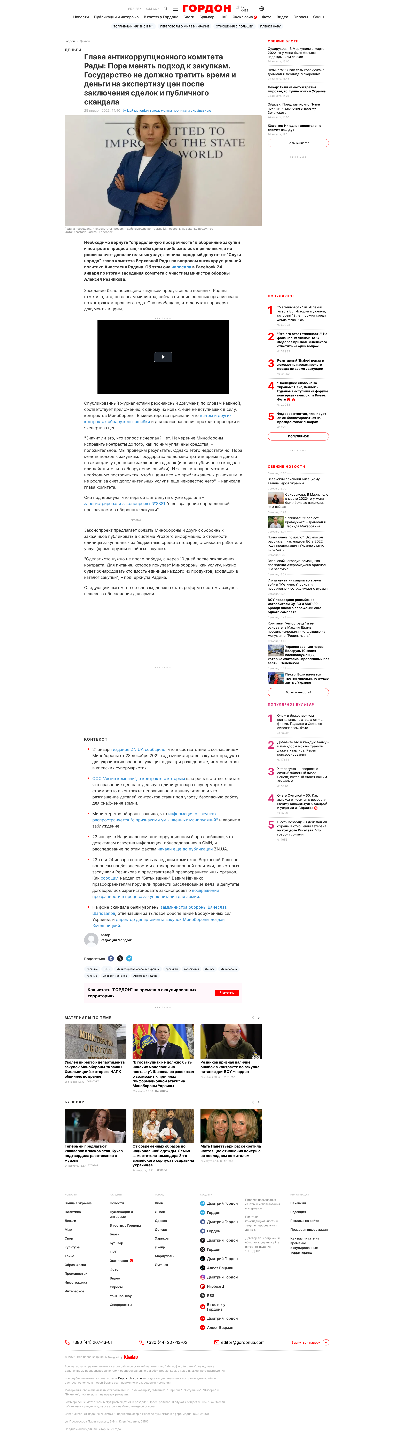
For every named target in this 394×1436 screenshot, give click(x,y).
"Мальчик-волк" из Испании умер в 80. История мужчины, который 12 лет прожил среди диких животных (301, 313)
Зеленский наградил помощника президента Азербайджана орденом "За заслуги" (297, 565)
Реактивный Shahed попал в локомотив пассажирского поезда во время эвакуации (300, 364)
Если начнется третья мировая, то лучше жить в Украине (297, 89)
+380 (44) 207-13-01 (92, 1342)
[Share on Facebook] (111, 958)
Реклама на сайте (304, 1221)
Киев (159, 1203)
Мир (68, 1229)
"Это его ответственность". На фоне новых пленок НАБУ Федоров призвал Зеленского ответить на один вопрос (302, 340)
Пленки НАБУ (270, 26)
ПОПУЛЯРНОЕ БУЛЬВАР (291, 704)
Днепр (160, 1247)
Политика (93, 1081)
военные (92, 969)
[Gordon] (207, 9)
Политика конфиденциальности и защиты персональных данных (261, 1223)
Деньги (85, 41)
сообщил (110, 878)
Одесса (161, 1221)
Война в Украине (78, 1203)
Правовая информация (309, 1229)
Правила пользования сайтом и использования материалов (262, 1204)
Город (159, 1194)
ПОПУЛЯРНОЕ (281, 296)
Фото (266, 17)
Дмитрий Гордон (222, 1203)
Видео (282, 17)
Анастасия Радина (145, 975)
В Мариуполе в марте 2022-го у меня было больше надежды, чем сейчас (296, 53)
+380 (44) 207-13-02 (166, 1342)
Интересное (74, 1291)
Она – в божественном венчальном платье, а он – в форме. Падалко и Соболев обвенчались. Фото (300, 721)
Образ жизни (75, 1265)
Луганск (161, 1265)
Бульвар (206, 17)
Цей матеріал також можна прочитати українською (169, 110)
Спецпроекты (121, 1305)
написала (181, 266)
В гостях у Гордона (161, 17)
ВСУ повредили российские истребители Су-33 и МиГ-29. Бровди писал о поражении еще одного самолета (294, 606)
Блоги (188, 17)
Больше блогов (298, 143)
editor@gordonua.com (243, 1342)
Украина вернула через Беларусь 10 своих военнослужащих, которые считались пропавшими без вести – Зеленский (298, 655)
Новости (81, 17)
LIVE (224, 17)
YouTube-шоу (121, 1296)
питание (92, 975)
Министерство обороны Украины (138, 969)
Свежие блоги (283, 41)
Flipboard (215, 1286)
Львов (160, 1212)
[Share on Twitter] (120, 958)
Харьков (162, 1238)
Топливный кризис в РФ (133, 26)
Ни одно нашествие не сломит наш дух (294, 128)
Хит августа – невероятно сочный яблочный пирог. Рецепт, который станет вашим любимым (302, 775)
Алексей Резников (115, 975)
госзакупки (191, 969)
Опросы (300, 17)
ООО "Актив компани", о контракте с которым (138, 778)
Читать (227, 992)
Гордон (70, 41)
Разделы (116, 1194)
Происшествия (77, 1273)
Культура (72, 1247)
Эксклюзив (243, 17)
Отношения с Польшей (234, 26)
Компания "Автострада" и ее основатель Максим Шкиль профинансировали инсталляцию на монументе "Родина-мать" (296, 629)
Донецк (161, 1229)
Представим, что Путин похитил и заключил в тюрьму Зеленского (294, 108)
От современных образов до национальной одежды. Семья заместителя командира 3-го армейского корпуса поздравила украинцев (163, 1155)
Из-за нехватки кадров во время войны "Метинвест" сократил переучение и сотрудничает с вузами (298, 584)
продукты (172, 969)
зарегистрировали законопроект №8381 (124, 503)
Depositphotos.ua (130, 1378)
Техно (69, 1256)
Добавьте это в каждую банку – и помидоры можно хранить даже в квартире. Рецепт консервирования (303, 748)
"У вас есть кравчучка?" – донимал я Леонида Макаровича (297, 72)
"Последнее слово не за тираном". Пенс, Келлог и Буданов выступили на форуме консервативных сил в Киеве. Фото (302, 391)
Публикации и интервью (116, 17)
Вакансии (298, 1203)
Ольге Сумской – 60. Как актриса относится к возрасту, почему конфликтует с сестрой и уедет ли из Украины (302, 801)
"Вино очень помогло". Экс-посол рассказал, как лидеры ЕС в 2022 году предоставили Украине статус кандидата (296, 543)
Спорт (70, 1238)
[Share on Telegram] (129, 958)
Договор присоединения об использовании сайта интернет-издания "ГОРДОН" (262, 1244)
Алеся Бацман (220, 1268)
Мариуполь (164, 1256)
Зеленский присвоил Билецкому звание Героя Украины (294, 481)
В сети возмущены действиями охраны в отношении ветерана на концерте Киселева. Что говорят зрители (302, 828)
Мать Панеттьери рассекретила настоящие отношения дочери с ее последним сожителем (230, 1151)
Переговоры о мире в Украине (184, 26)
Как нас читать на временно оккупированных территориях (304, 1245)
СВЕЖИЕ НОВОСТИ (286, 466)
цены (107, 969)
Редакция (298, 1212)
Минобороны (229, 969)
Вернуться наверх (306, 1342)
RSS (210, 1295)
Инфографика (76, 1282)
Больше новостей (298, 692)
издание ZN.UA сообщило (139, 749)
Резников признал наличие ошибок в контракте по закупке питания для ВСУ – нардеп (230, 1067)
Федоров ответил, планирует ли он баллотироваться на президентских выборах (301, 418)
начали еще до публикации (185, 849)
